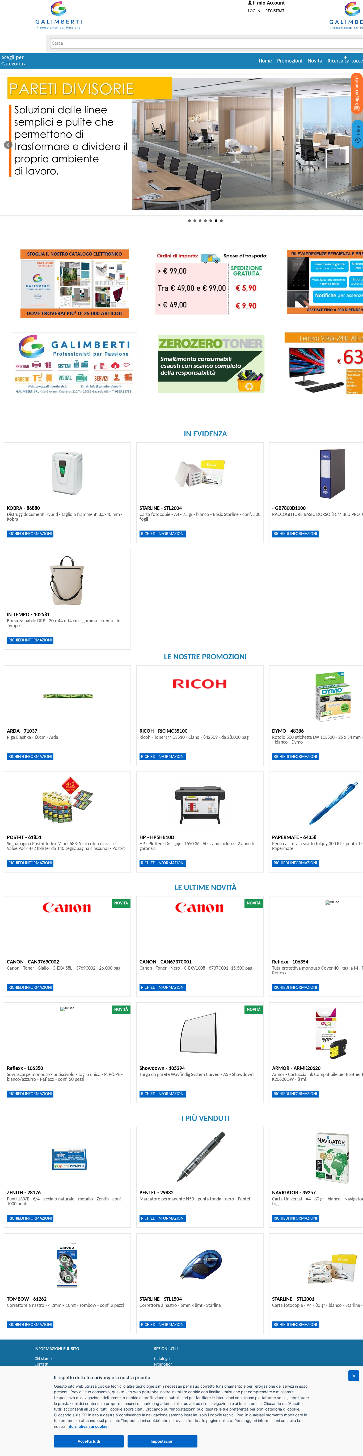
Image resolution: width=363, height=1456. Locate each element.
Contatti (41, 1364)
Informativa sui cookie (87, 1426)
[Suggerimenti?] (352, 85)
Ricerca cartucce (345, 61)
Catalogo (162, 1359)
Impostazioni (163, 1441)
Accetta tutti (89, 1441)
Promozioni (289, 61)
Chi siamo (43, 1359)
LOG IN (254, 11)
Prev (8, 145)
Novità (315, 61)
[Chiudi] (353, 1375)
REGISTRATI (275, 11)
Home (265, 61)
